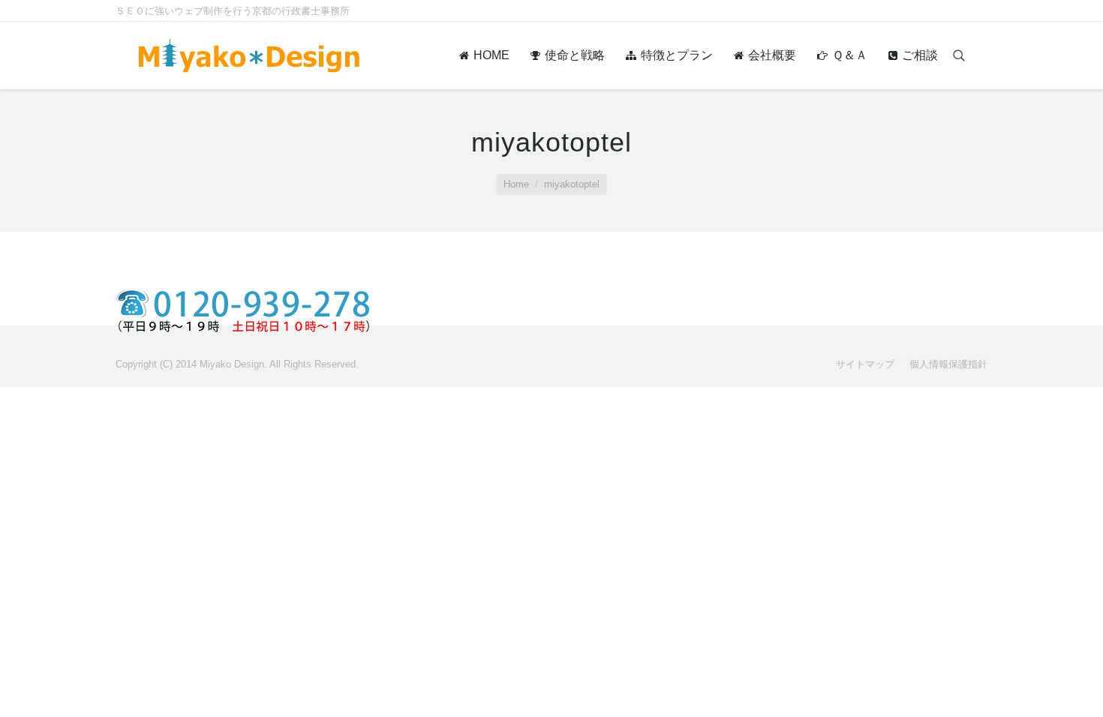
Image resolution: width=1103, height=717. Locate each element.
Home (516, 184)
